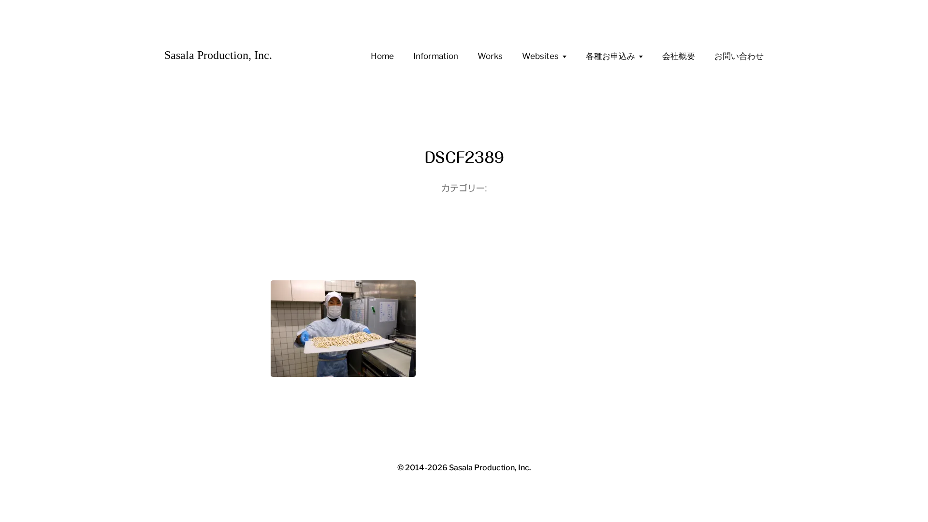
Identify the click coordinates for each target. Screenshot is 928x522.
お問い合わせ (739, 56)
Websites (540, 56)
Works (490, 56)
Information (435, 56)
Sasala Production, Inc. (218, 55)
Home (382, 56)
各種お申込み (610, 56)
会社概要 (678, 56)
